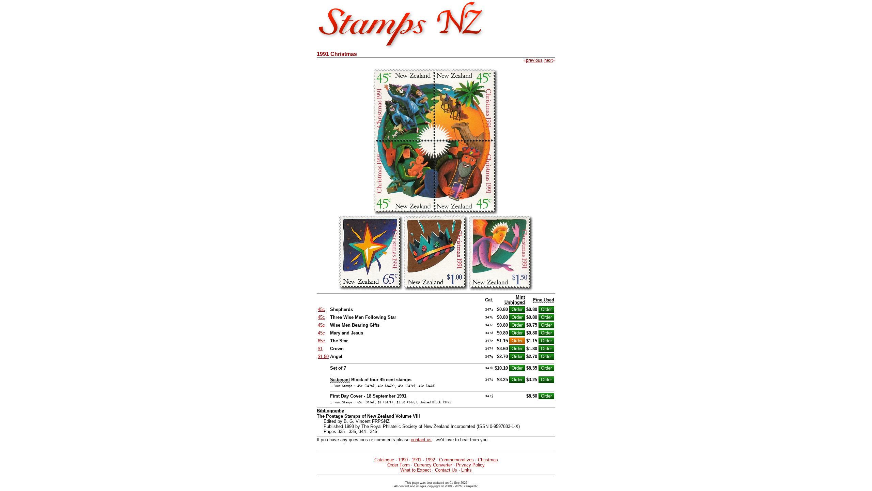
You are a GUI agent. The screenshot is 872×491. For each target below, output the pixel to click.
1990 (403, 459)
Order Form (398, 464)
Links (466, 470)
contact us (421, 439)
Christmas (488, 459)
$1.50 (323, 356)
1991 (416, 459)
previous (534, 60)
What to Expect (415, 470)
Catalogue (384, 459)
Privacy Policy (470, 464)
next (548, 60)
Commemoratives (456, 459)
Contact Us (446, 470)
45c (321, 309)
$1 (320, 348)
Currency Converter (433, 464)
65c (321, 340)
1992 (430, 459)
